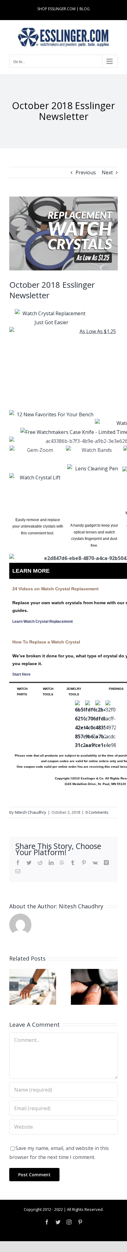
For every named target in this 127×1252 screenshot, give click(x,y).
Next (107, 172)
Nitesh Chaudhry (30, 812)
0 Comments (97, 812)
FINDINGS (116, 688)
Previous (86, 172)
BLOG (85, 8)
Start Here (21, 674)
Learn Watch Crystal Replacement (42, 621)
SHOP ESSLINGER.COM (56, 8)
